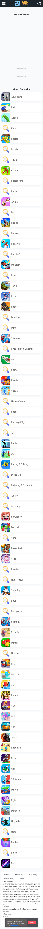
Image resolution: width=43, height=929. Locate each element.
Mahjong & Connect (21, 485)
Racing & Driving (19, 464)
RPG (13, 663)
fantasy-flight (18, 422)
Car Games (5, 916)
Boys (13, 600)
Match (14, 642)
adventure (16, 96)
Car (13, 726)
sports (14, 138)
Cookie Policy (9, 878)
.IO (12, 453)
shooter (15, 306)
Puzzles (15, 569)
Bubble (14, 842)
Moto (14, 758)
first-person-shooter (22, 348)
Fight (13, 800)
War (13, 768)
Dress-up (16, 474)
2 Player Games (7, 914)
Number (15, 653)
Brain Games (6, 911)
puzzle (14, 380)
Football (15, 527)
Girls (13, 558)
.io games (5, 913)
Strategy (15, 621)
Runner (15, 695)
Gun (13, 705)
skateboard (17, 180)
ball (13, 107)
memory (15, 233)
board (14, 275)
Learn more (14, 925)
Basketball (16, 548)
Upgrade (15, 821)
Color (14, 716)
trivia (14, 159)
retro (14, 191)
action (14, 117)
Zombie (15, 632)
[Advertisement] (21, 39)
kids (13, 128)
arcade (15, 170)
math (13, 327)
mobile (14, 149)
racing (14, 222)
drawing (15, 317)
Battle (14, 443)
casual (14, 390)
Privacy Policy (32, 875)
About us (21, 878)
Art (12, 432)
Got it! (32, 922)
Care (13, 537)
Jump (14, 737)
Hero (13, 831)
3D (12, 684)
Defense (15, 810)
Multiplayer (17, 611)
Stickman (16, 779)
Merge (14, 789)
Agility (14, 495)
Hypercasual (17, 579)
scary (14, 369)
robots (14, 296)
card (13, 359)
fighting (15, 243)
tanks (14, 285)
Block (14, 852)
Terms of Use (18, 875)
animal (14, 201)
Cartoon (15, 674)
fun (13, 212)
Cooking (15, 506)
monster (15, 264)
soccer (14, 411)
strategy (15, 338)
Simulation (16, 516)
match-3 (15, 254)
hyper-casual (18, 401)
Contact (7, 875)
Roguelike (16, 747)
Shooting (16, 590)
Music (14, 863)
